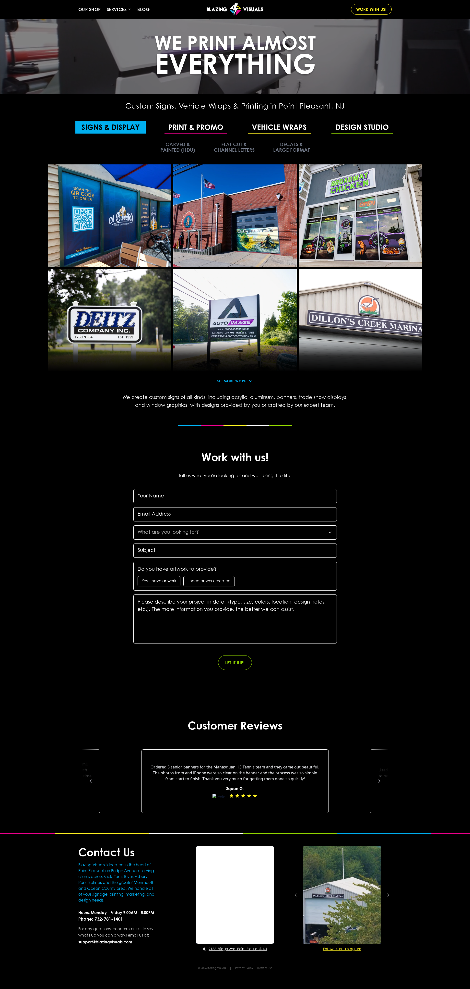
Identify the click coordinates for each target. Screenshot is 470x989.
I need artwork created (209, 581)
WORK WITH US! (371, 9)
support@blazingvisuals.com (105, 942)
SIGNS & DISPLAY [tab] (110, 126)
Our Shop (89, 9)
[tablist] (235, 127)
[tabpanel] (235, 271)
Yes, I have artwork (159, 581)
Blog (143, 9)
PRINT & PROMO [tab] (195, 126)
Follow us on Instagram (342, 949)
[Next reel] (388, 895)
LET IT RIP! (235, 662)
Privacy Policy (244, 968)
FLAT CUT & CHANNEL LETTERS (234, 147)
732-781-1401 (108, 919)
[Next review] (379, 781)
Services (117, 9)
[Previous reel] (295, 895)
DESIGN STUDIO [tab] (362, 126)
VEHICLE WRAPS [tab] (279, 126)
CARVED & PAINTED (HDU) (177, 147)
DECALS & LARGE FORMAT (291, 147)
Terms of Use (264, 968)
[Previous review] (90, 781)
